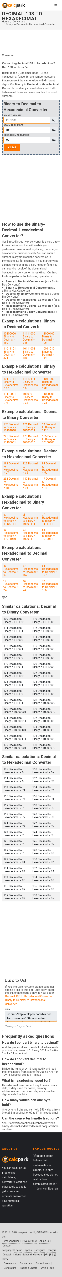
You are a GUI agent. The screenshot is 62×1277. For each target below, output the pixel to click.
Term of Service (10, 1241)
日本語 (52, 1254)
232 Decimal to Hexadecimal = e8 (11, 483)
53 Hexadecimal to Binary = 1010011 (50, 534)
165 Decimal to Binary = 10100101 (49, 439)
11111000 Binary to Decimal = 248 (29, 338)
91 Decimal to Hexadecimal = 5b (50, 468)
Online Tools (47, 1267)
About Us (44, 1241)
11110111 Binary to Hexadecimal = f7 (30, 383)
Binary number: (12, 115)
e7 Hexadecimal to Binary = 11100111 (11, 519)
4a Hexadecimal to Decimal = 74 (30, 585)
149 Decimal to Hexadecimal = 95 (30, 483)
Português (39, 1250)
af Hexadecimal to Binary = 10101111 (30, 519)
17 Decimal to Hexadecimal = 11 (50, 483)
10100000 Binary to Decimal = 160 (9, 338)
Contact (7, 1245)
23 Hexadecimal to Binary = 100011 (30, 534)
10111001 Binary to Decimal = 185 (29, 353)
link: (8, 1009)
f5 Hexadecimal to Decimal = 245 (11, 585)
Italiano (17, 1254)
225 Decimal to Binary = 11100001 (11, 439)
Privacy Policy (29, 1241)
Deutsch (7, 1254)
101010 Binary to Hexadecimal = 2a (30, 398)
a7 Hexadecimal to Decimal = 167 (30, 570)
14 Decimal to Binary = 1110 (49, 427)
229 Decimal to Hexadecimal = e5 (30, 468)
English (18, 1250)
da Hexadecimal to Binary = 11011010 (11, 534)
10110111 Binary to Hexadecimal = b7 (11, 383)
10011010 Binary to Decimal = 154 (48, 353)
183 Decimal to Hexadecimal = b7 (11, 468)
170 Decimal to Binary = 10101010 (11, 427)
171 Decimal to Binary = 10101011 (30, 427)
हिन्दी (45, 1254)
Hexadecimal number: (16, 135)
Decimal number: (13, 125)
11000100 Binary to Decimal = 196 (48, 338)
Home (5, 21)
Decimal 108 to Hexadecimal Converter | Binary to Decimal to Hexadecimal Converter (29, 1000)
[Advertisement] (31, 190)
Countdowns (43, 1263)
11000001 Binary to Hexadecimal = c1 (50, 398)
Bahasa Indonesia (32, 1254)
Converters (19, 21)
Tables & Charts (28, 1267)
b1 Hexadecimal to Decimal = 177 (50, 570)
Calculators (10, 1263)
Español (28, 1250)
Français (51, 1250)
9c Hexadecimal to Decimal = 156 (50, 585)
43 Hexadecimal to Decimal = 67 (11, 570)
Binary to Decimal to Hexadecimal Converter (30, 24)
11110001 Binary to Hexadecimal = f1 (11, 398)
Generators (10, 1267)
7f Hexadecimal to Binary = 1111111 (50, 519)
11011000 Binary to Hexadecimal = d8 (50, 383)
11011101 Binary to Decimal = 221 (9, 353)
